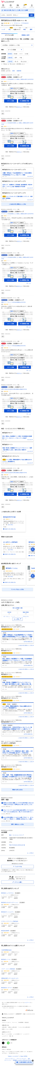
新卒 (16, 57)
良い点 (16, 61)
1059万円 (16, 917)
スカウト (24, 7)
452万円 (15, 992)
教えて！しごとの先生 (7, 1034)
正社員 (15, 53)
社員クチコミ (17, 29)
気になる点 (24, 61)
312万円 (15, 964)
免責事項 (15, 1060)
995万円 (15, 926)
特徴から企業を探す (12, 1027)
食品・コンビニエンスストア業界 (8, 25)
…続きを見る (10, 524)
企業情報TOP (18, 1014)
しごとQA (11, 7)
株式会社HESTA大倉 (9, 517)
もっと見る (30, 853)
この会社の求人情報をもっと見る (25, 645)
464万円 (15, 983)
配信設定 (27, 1022)
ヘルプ (29, 104)
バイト (21, 53)
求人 (11, 29)
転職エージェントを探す (7, 1029)
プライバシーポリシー (10, 1058)
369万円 (15, 973)
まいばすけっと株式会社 (10, 542)
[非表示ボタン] (33, 1060)
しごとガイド (26, 1034)
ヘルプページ (27, 1002)
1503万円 (16, 898)
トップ (3, 29)
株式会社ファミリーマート (9, 767)
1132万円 (16, 907)
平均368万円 (25, 23)
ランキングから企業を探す (24, 1027)
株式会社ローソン (6, 674)
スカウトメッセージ (6, 1022)
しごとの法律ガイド (17, 1034)
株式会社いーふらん (12, 568)
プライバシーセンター (21, 1058)
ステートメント (7, 1060)
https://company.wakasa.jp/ (16, 845)
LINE (11, 1043)
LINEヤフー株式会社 (6, 1049)
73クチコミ (18, 23)
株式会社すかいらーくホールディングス (13, 626)
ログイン (19, 107)
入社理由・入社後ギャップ (14, 77)
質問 (31, 29)
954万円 (15, 935)
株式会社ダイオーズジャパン (9, 698)
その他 (26, 53)
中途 (21, 57)
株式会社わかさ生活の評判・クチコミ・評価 (10, 74)
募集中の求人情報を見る (10, 529)
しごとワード (5, 1036)
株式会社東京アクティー (8, 722)
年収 (25, 29)
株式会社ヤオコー (6, 650)
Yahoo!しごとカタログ (9, 1014)
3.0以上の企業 (19, 25)
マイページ (32, 7)
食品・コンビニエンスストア (16, 835)
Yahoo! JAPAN (23, 1056)
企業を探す (3, 7)
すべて (10, 53)
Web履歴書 (20, 1022)
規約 (29, 1058)
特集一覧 (18, 7)
